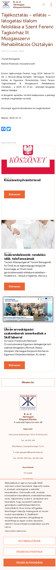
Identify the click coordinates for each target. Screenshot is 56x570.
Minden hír (28, 382)
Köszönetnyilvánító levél (22, 180)
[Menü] (51, 4)
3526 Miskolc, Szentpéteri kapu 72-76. (28, 446)
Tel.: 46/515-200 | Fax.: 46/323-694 (28, 458)
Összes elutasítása (29, 551)
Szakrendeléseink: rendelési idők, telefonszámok (25, 257)
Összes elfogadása (29, 562)
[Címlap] (6, 4)
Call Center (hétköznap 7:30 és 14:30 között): (28, 434)
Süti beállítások (29, 540)
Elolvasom (14, 194)
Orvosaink (28, 473)
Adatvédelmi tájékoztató (15, 531)
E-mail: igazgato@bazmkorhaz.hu (28, 452)
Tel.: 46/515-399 (28, 440)
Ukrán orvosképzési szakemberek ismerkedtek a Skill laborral (25, 333)
